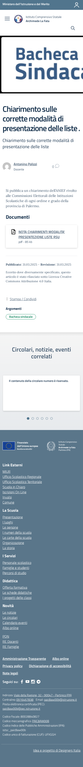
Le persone (10, 527)
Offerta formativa (15, 587)
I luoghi (8, 522)
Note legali (10, 673)
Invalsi (7, 497)
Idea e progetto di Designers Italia (56, 750)
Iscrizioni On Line (14, 492)
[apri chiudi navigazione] (7, 19)
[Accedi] (76, 5)
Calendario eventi (15, 622)
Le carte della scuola (17, 537)
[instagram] (33, 682)
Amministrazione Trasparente (24, 658)
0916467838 (24, 699)
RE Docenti (10, 641)
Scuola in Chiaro (14, 486)
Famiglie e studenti (16, 567)
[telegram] (38, 682)
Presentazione (13, 517)
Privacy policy (13, 665)
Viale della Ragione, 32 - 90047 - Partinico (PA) (43, 695)
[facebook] (22, 682)
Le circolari (10, 617)
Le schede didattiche (17, 592)
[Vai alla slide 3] (37, 418)
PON (6, 636)
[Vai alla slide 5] (47, 418)
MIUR (6, 471)
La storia (9, 547)
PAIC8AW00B (40, 721)
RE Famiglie (11, 646)
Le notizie (9, 612)
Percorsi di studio (14, 572)
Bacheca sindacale (21, 316)
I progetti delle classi (17, 597)
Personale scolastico (17, 562)
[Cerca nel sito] (73, 28)
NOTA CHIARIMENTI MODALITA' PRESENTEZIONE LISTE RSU (42, 234)
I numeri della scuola (17, 532)
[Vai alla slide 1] (28, 418)
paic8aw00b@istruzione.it (60, 699)
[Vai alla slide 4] (42, 418)
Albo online (11, 627)
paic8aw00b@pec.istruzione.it (21, 708)
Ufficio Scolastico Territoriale (22, 481)
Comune (8, 502)
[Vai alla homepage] (18, 19)
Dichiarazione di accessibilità (50, 665)
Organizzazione (13, 542)
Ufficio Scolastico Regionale (22, 476)
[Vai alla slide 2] (32, 418)
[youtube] (27, 682)
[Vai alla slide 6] (51, 418)
